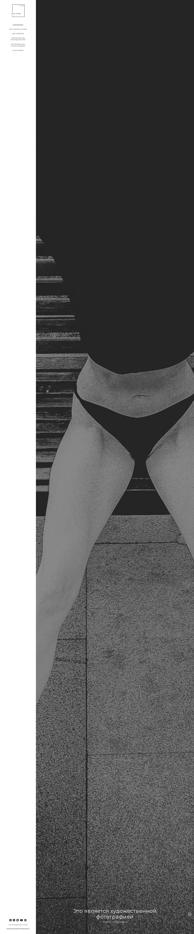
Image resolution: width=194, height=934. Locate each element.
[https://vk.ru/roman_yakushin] (10, 920)
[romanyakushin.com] (18, 10)
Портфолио (18, 25)
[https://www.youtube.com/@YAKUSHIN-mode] (21, 920)
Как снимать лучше (18, 29)
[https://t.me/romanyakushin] (14, 920)
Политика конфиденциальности (18, 928)
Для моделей (18, 33)
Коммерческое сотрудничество (18, 39)
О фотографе (18, 50)
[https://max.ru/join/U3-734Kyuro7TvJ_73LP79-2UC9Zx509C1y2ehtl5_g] (17, 920)
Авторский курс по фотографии (18, 45)
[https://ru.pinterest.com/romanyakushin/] (25, 920)
